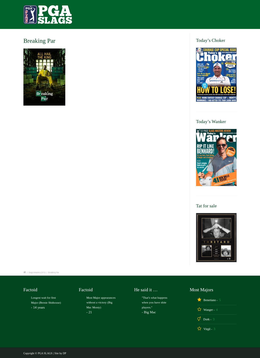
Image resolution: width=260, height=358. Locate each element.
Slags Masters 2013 (37, 272)
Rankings (222, 15)
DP (64, 353)
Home (142, 15)
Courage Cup (198, 15)
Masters (175, 15)
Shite (240, 15)
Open (158, 15)
